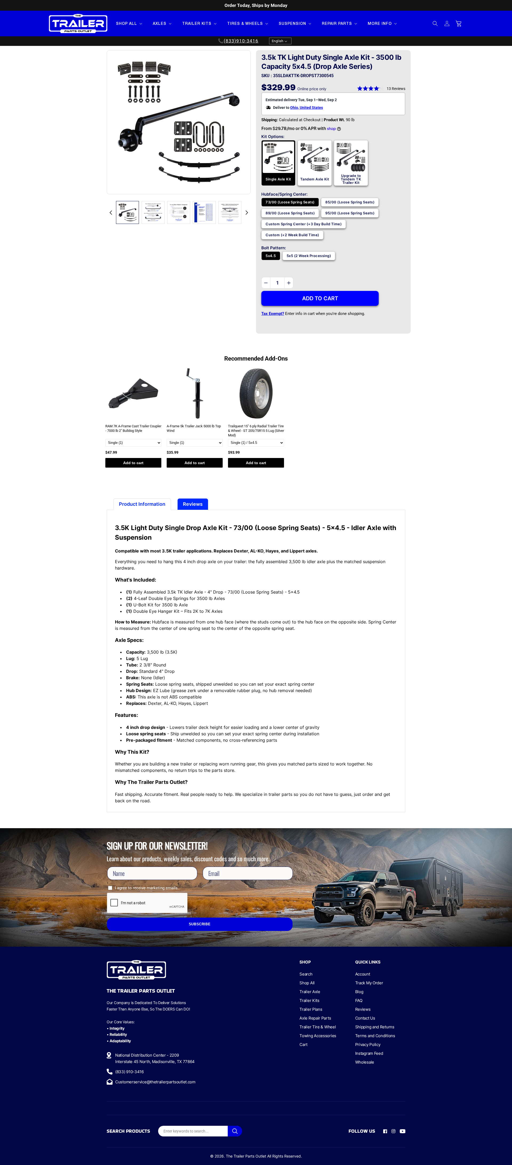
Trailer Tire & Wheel (317, 1027)
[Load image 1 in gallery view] (127, 212)
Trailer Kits (309, 1000)
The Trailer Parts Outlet (246, 1156)
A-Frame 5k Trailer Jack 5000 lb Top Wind (194, 428)
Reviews (363, 1009)
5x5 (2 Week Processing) (309, 256)
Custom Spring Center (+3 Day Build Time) (304, 224)
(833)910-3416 (241, 41)
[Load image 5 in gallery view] (229, 212)
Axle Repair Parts (315, 1018)
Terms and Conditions (375, 1036)
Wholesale (364, 1062)
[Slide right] (247, 212)
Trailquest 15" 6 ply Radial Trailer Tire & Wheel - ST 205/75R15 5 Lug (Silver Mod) (256, 430)
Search (305, 974)
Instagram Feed (369, 1053)
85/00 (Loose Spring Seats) (349, 202)
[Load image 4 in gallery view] (204, 212)
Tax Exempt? (272, 313)
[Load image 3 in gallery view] (178, 212)
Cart (303, 1044)
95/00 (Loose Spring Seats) (349, 213)
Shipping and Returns (374, 1027)
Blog (359, 992)
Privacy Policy (368, 1044)
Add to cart (133, 463)
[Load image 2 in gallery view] (153, 212)
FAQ (358, 1000)
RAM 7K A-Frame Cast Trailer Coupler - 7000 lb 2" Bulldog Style (133, 428)
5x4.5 (271, 256)
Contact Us (365, 1018)
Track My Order (369, 983)
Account (362, 974)
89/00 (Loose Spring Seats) (290, 213)
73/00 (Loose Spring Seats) (290, 202)
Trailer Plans (310, 1009)
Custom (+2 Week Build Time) (292, 235)
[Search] (235, 1131)
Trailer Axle (309, 992)
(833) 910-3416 (129, 1071)
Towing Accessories (317, 1036)
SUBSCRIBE (200, 924)
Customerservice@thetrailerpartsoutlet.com (155, 1081)
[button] (128, 23)
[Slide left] (111, 212)
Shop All (307, 983)
